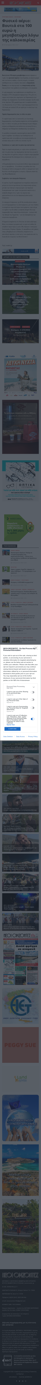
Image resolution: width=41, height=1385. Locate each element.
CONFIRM (12, 729)
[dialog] (20, 693)
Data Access (20, 736)
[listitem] (20, 687)
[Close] (37, 649)
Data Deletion (8, 736)
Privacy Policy (33, 736)
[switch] (32, 692)
